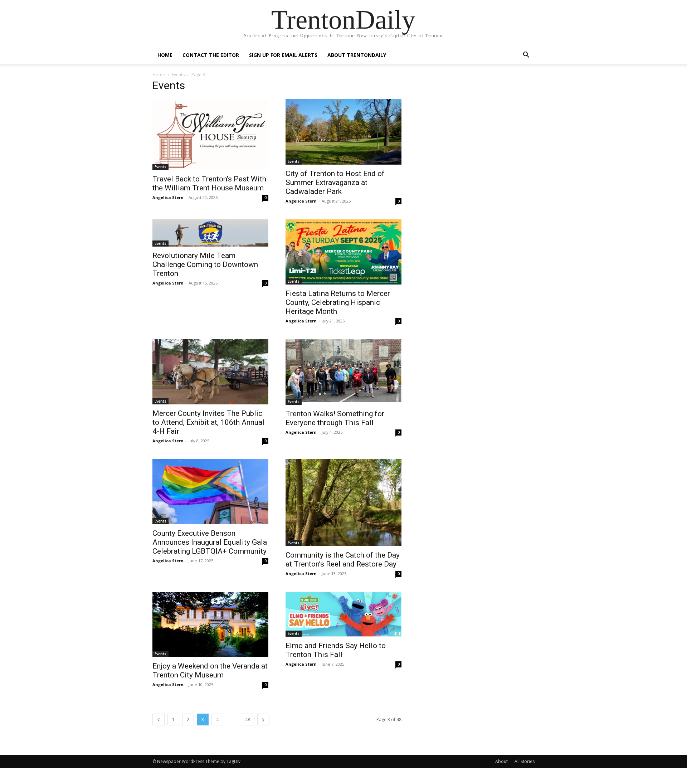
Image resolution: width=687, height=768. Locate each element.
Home (164, 55)
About (501, 761)
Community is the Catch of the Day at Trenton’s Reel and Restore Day (343, 559)
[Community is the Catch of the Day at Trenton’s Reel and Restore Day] (343, 502)
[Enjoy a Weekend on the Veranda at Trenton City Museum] (210, 624)
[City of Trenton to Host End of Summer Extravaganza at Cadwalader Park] (343, 132)
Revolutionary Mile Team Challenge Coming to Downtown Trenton (205, 264)
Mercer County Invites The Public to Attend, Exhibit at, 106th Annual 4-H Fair (208, 422)
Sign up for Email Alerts (283, 55)
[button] (526, 55)
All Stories (525, 761)
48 (247, 719)
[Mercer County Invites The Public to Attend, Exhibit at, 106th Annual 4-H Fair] (210, 371)
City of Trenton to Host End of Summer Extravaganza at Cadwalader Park (335, 182)
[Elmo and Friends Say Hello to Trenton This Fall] (343, 614)
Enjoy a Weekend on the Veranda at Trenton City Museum (210, 670)
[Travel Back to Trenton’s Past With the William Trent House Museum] (210, 134)
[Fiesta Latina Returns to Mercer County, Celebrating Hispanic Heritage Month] (343, 252)
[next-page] (263, 719)
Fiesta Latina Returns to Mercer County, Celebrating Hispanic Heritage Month (338, 302)
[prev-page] (158, 719)
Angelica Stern (168, 197)
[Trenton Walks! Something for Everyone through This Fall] (343, 372)
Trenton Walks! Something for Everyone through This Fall (335, 418)
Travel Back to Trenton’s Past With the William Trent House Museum (209, 183)
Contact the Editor (210, 55)
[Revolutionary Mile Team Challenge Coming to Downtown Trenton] (210, 233)
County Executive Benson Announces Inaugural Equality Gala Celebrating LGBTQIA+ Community (209, 542)
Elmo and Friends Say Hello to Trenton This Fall (336, 650)
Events (178, 75)
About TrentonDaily (356, 55)
